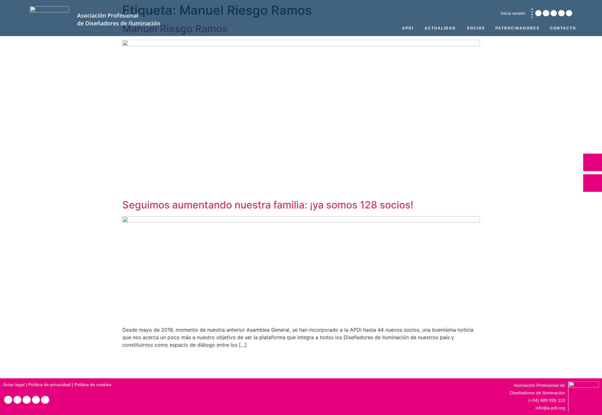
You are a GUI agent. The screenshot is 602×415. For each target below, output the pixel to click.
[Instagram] (546, 13)
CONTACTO (563, 28)
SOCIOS (476, 28)
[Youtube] (569, 13)
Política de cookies (92, 384)
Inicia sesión (513, 13)
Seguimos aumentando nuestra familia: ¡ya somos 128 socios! (267, 205)
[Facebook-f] (561, 13)
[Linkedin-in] (538, 13)
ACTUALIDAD (440, 28)
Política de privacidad (49, 384)
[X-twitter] (554, 13)
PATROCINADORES (517, 28)
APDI (408, 28)
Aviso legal (13, 384)
